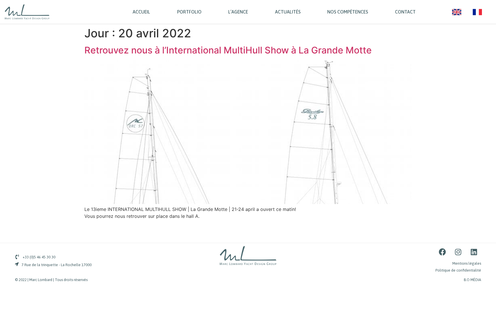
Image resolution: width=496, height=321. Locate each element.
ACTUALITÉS (288, 11)
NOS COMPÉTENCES (347, 11)
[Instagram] (458, 252)
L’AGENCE (238, 11)
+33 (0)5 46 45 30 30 (39, 257)
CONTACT (405, 11)
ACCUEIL (141, 11)
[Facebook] (442, 252)
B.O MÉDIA (472, 280)
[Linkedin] (474, 252)
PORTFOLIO (189, 11)
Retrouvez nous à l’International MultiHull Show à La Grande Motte (228, 50)
